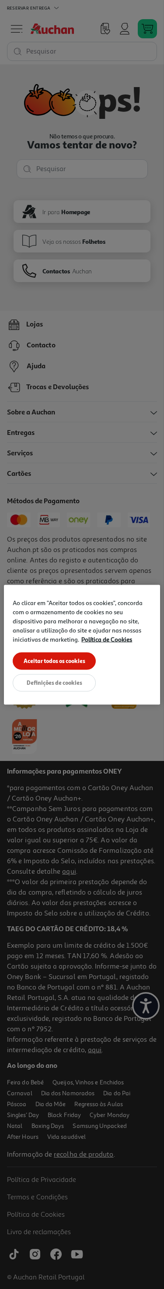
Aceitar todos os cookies (54, 660)
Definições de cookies (54, 682)
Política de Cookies (106, 639)
